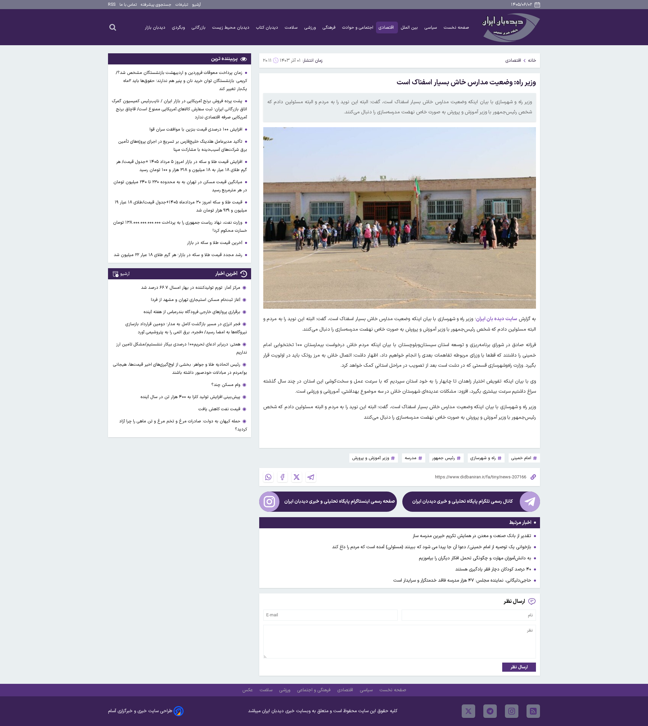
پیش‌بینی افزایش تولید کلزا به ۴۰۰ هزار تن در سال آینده (190, 397)
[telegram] (490, 711)
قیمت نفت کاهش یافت (219, 409)
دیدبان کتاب (267, 27)
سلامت (292, 27)
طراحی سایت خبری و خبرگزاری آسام (140, 711)
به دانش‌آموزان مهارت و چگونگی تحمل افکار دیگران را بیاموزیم (475, 558)
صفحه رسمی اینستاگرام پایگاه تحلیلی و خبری (339, 501)
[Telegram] (311, 477)
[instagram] (511, 711)
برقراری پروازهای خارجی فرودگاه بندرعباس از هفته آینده (191, 312)
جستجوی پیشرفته (156, 5)
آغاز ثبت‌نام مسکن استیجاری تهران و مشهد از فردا (195, 300)
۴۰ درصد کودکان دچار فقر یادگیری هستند (493, 569)
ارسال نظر (519, 667)
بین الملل (410, 27)
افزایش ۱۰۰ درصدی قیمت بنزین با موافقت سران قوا (197, 129)
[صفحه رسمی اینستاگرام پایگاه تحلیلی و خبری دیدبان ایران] (269, 502)
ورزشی (310, 27)
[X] (297, 477)
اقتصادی (387, 27)
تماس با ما (128, 5)
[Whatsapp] (268, 477)
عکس (248, 690)
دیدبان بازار (156, 27)
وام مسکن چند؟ (225, 385)
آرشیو (196, 5)
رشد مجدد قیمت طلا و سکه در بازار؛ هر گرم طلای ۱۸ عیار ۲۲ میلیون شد (179, 255)
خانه (532, 60)
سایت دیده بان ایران (496, 319)
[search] (112, 27)
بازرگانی (199, 27)
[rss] (533, 711)
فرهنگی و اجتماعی (314, 690)
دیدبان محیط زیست (231, 27)
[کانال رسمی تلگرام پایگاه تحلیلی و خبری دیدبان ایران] (530, 502)
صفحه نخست (456, 27)
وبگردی (179, 27)
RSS (111, 5)
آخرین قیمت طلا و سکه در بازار (215, 243)
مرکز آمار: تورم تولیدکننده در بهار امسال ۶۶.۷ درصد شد (190, 287)
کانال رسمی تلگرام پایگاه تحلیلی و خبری (462, 501)
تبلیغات (182, 5)
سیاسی (431, 27)
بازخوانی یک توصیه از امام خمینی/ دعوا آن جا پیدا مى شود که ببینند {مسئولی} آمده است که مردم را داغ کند (431, 547)
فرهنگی (330, 27)
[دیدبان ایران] (510, 27)
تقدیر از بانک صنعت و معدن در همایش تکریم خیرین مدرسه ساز (472, 535)
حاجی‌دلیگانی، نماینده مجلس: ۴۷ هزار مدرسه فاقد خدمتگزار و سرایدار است (462, 580)
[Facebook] (282, 477)
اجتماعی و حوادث (357, 27)
